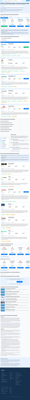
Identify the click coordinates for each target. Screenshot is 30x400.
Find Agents (28, 0)
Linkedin (11, 392)
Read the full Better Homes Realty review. (13, 114)
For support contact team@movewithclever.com (4, 381)
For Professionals (15, 0)
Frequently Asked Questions (19, 375)
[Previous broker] (27, 14)
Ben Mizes (18, 4)
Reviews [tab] (9, 49)
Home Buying (9, 0)
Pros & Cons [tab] (6, 49)
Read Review (26, 78)
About (12, 0)
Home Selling (6, 0)
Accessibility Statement (4, 379)
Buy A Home (11, 375)
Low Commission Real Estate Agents (4, 389)
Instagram (11, 391)
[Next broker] (29, 14)
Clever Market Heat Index (8, 323)
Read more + (1, 11)
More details (4, 27)
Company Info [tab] (12, 49)
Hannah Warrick (10, 4)
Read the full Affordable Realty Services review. (7, 84)
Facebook (11, 388)
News (16, 379)
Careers (2, 376)
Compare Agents (20, 281)
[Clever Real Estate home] (2, 0)
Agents (10, 376)
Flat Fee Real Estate (3, 393)
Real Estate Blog (17, 376)
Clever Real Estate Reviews (12, 378)
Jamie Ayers (4, 4)
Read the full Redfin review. (6, 199)
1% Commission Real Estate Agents (4, 391)
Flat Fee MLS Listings (18, 384)
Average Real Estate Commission (18, 383)
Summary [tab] (3, 49)
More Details (12, 26)
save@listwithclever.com (4, 375)
